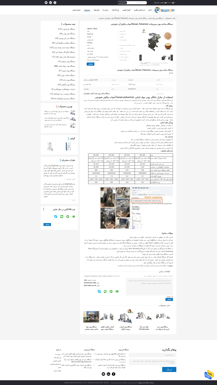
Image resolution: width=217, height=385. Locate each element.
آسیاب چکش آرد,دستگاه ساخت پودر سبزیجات (140, 265)
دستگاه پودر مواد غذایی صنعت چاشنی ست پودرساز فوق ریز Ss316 (91, 328)
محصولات (87, 10)
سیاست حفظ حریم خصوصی (146, 382)
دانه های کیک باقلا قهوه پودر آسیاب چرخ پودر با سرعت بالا (110, 355)
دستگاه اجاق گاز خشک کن (65, 52)
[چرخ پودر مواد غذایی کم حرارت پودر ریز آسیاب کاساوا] (73, 125)
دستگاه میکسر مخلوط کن (65, 43)
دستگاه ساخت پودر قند (160, 265)
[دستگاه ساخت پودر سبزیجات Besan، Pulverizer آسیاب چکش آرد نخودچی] (157, 41)
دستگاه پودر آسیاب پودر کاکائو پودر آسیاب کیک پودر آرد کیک (76, 366)
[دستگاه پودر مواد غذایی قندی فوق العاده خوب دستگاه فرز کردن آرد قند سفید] (73, 119)
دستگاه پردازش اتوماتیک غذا (64, 98)
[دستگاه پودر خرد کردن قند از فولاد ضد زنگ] (162, 317)
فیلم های (96, 10)
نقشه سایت (57, 371)
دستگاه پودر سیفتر (68, 61)
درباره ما (105, 10)
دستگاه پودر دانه (69, 80)
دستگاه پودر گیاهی (68, 85)
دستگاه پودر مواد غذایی (155, 18)
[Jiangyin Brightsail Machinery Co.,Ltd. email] (75, 216)
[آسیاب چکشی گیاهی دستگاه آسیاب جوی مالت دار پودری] (107, 317)
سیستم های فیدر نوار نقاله (65, 57)
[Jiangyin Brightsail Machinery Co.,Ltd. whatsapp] (69, 216)
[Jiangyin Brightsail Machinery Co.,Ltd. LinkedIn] (50, 2)
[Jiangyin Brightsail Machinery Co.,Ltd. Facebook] (55, 2)
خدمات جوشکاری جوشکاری (64, 89)
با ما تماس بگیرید (139, 10)
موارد (156, 10)
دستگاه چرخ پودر (69, 29)
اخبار (149, 10)
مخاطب (90, 64)
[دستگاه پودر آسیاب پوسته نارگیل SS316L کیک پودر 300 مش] (126, 317)
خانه (174, 18)
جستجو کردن (122, 3)
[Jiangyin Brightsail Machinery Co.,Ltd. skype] (57, 216)
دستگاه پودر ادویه (68, 71)
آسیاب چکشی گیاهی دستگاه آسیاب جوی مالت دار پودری (107, 328)
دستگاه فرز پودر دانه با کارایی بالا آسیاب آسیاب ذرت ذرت (110, 361)
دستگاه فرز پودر (69, 34)
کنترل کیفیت (126, 10)
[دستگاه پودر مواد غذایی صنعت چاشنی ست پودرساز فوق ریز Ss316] (91, 317)
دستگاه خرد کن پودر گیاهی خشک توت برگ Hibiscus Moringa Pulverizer (78, 361)
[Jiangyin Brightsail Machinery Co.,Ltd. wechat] (63, 216)
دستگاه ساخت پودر (68, 75)
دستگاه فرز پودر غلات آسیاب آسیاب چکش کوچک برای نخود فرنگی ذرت (111, 366)
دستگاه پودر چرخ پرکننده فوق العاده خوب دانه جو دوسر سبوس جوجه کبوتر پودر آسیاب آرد (77, 355)
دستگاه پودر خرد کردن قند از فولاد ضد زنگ (162, 328)
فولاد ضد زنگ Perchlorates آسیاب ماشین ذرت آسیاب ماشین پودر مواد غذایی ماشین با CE (144, 328)
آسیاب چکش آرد (122, 265)
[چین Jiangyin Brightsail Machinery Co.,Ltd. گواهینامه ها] (50, 146)
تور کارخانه (115, 10)
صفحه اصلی (76, 10)
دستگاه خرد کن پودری (67, 38)
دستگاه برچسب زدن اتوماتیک (64, 94)
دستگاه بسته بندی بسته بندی (64, 47)
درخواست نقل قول (159, 2)
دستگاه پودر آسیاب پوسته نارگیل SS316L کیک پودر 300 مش (126, 328)
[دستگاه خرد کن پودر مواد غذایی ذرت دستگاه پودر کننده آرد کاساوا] (73, 112)
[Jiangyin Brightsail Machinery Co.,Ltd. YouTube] (46, 2)
